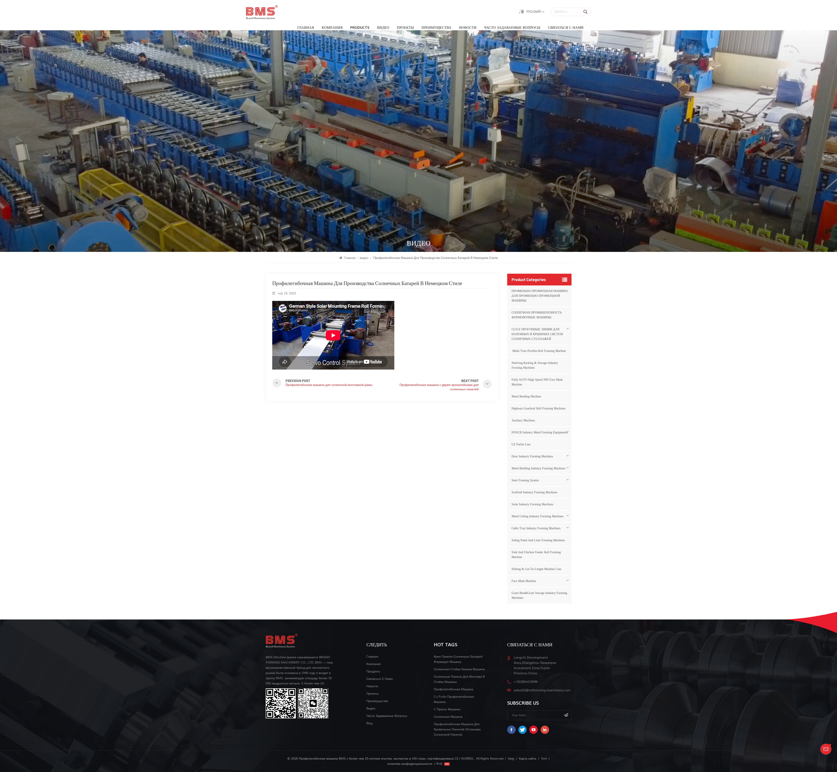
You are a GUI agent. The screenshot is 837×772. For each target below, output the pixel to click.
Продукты (373, 671)
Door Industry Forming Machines (532, 456)
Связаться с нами (566, 27)
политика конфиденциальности (409, 764)
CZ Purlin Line (521, 444)
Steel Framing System (525, 480)
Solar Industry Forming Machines (532, 504)
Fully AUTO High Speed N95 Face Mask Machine (537, 382)
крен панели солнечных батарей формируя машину (458, 659)
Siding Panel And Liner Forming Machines (538, 540)
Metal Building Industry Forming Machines (538, 468)
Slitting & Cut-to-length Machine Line (536, 569)
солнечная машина (448, 717)
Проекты (405, 27)
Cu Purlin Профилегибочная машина (454, 699)
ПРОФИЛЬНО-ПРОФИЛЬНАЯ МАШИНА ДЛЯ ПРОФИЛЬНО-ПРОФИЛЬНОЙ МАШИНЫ (540, 295)
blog (369, 723)
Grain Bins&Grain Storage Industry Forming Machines (539, 595)
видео (383, 27)
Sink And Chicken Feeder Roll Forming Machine (536, 555)
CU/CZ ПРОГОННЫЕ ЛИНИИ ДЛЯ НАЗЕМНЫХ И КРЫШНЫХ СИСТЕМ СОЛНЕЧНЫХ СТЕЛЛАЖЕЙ (537, 334)
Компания (332, 27)
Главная (305, 27)
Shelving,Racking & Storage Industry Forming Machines (535, 365)
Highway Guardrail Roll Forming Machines (538, 408)
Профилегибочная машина (453, 689)
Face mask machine (524, 581)
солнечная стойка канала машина (459, 669)
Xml (544, 758)
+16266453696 (526, 682)
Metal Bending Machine (526, 396)
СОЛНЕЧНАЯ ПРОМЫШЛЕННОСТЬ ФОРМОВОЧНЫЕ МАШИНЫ (537, 315)
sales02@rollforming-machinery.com (542, 690)
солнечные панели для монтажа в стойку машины (459, 679)
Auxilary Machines (523, 420)
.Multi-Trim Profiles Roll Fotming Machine (539, 351)
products (359, 27)
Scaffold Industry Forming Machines (534, 492)
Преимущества (436, 27)
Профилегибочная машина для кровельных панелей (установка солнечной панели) (457, 729)
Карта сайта (527, 758)
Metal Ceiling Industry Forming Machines (537, 516)
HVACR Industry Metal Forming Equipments (540, 432)
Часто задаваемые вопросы (512, 27)
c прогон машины (447, 709)
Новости (467, 27)
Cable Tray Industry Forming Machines (536, 528)
